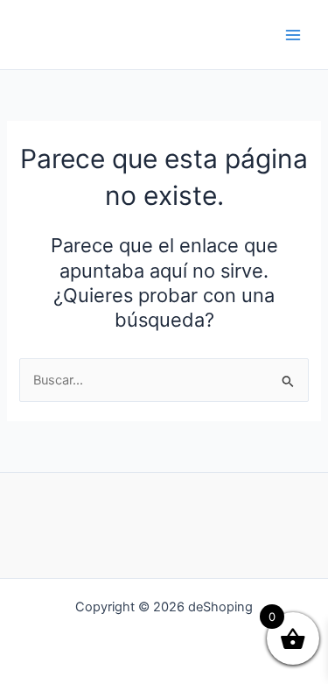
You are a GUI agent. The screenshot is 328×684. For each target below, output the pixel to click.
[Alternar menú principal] (293, 34)
